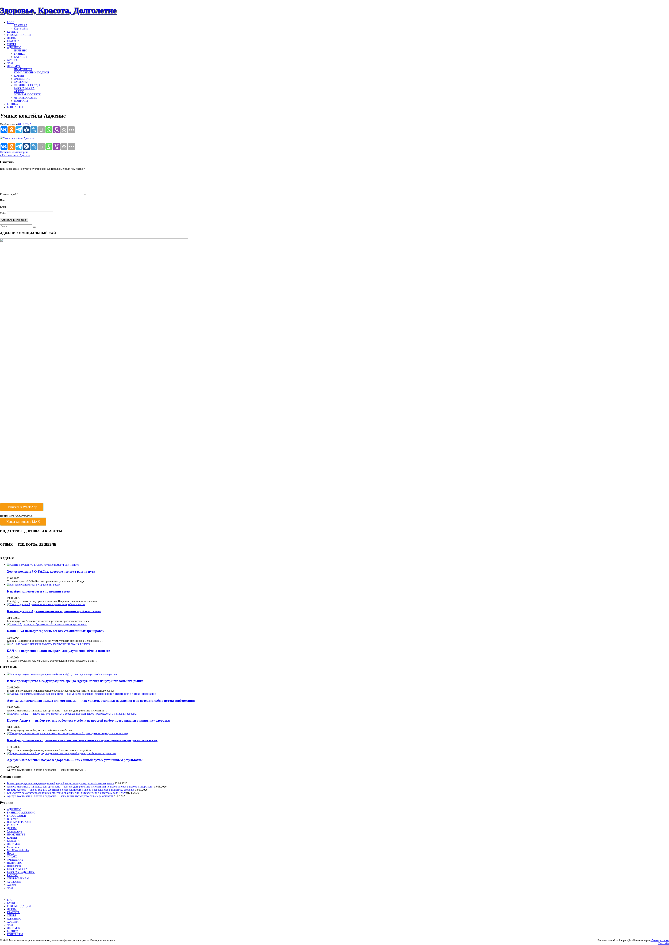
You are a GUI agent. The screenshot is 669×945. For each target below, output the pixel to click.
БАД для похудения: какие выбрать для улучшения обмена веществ (58, 650)
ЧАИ (10, 63)
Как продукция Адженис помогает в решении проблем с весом (54, 611)
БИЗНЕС (19, 53)
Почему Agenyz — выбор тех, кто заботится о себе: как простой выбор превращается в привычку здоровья (88, 720)
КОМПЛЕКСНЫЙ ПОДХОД (31, 72)
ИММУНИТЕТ (23, 69)
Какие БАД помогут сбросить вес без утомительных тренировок (55, 631)
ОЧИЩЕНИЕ (22, 78)
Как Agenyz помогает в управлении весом (38, 591)
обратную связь (660, 940)
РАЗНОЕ (12, 875)
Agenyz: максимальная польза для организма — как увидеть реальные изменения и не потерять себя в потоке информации (101, 700)
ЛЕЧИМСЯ (14, 66)
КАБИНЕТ (20, 56)
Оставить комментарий (14, 152)
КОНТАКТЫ (15, 107)
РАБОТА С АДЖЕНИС (21, 872)
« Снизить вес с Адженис (15, 155)
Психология (14, 865)
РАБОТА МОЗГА (24, 88)
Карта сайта (21, 28)
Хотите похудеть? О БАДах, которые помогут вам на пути (51, 571)
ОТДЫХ (12, 856)
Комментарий (9, 194)
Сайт (3, 213)
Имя (2, 200)
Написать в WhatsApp (21, 507)
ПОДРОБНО (14, 862)
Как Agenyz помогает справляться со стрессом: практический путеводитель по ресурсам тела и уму (82, 740)
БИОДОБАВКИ (16, 815)
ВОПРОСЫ (21, 100)
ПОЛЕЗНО (20, 50)
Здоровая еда (14, 831)
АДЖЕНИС (14, 47)
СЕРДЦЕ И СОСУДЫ (27, 85)
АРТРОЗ (19, 91)
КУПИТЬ (12, 31)
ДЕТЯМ (12, 37)
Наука (10, 853)
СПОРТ (11, 44)
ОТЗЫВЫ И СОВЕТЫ (27, 94)
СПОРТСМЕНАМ (18, 878)
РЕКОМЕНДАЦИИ (19, 34)
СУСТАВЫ (21, 81)
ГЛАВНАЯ (20, 25)
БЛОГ (10, 22)
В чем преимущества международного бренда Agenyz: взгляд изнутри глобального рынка (75, 681)
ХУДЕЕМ (12, 59)
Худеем (11, 884)
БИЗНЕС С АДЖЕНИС (21, 812)
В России (12, 818)
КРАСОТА (13, 41)
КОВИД (19, 75)
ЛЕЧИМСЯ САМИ (25, 97)
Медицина (13, 847)
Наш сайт (663, 943)
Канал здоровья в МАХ (23, 521)
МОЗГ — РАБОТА (18, 850)
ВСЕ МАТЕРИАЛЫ (19, 821)
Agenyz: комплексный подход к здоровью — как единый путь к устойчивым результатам (75, 760)
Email (3, 206)
